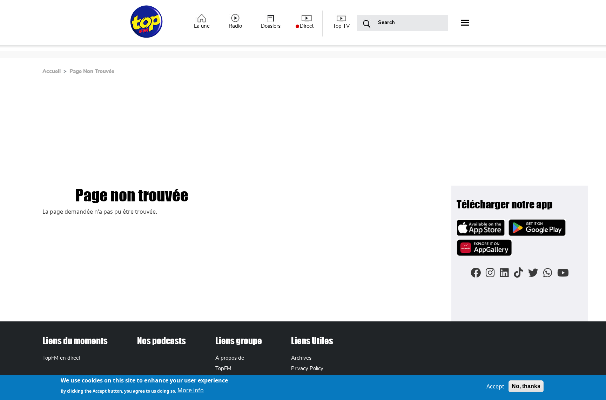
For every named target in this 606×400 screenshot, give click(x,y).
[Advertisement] (303, 133)
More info (190, 390)
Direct (307, 26)
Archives (301, 358)
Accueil (51, 71)
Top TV (341, 26)
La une (202, 26)
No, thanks (526, 386)
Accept (495, 386)
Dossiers (271, 26)
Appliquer (366, 24)
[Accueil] (147, 25)
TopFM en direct (61, 358)
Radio (235, 26)
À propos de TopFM (229, 363)
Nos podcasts (161, 340)
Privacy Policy (307, 368)
